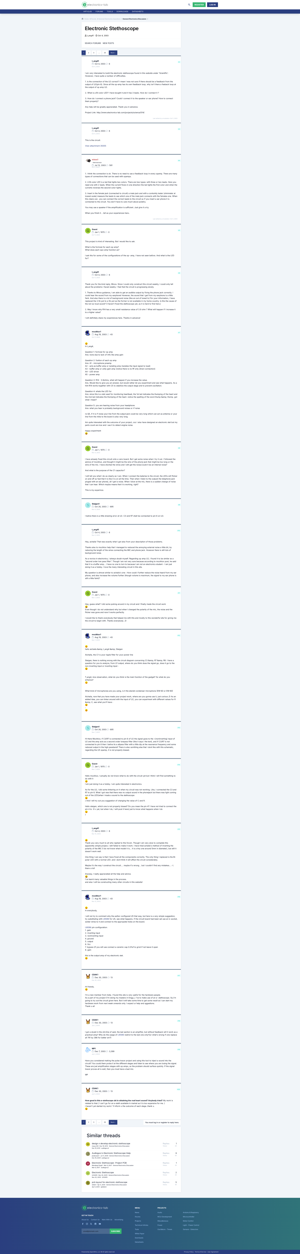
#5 (179, 230)
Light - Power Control (191, 1225)
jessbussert (95, 1156)
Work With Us (107, 1220)
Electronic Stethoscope (103, 1172)
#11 (179, 593)
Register (199, 5)
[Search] (189, 4)
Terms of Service (200, 1252)
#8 (179, 448)
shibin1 (94, 1185)
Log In (212, 5)
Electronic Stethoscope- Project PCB (109, 1163)
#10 (179, 530)
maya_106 (95, 1146)
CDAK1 (95, 974)
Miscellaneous (163, 1221)
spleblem (104, 1187)
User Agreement (213, 1252)
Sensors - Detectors (190, 1229)
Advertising (118, 1220)
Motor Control (188, 1221)
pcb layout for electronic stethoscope (109, 1182)
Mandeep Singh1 (97, 1165)
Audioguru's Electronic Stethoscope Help (111, 1153)
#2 (179, 62)
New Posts (108, 43)
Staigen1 (95, 504)
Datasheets (137, 11)
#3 (179, 129)
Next (112, 53)
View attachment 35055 (95, 146)
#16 (179, 897)
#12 (179, 635)
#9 (179, 505)
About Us (85, 1220)
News (137, 1212)
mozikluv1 (96, 331)
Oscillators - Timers (165, 1229)
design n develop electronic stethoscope (111, 1143)
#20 (178, 1089)
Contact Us (95, 1220)
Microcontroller (188, 1217)
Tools (110, 11)
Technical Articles (141, 1225)
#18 (179, 1021)
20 (105, 53)
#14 (179, 765)
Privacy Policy (189, 1252)
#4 (179, 160)
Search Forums (93, 43)
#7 (179, 332)
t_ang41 (90, 35)
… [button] (99, 53)
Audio (160, 1212)
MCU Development (165, 1217)
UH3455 (94, 1175)
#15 (179, 829)
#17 (179, 975)
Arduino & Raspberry (191, 1212)
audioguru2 (105, 1148)
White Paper (139, 1234)
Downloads (139, 1238)
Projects (138, 1221)
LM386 (106, 919)
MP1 (94, 1048)
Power (160, 1225)
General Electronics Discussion (119, 1146)
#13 (179, 728)
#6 (179, 273)
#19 (179, 1049)
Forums (99, 11)
